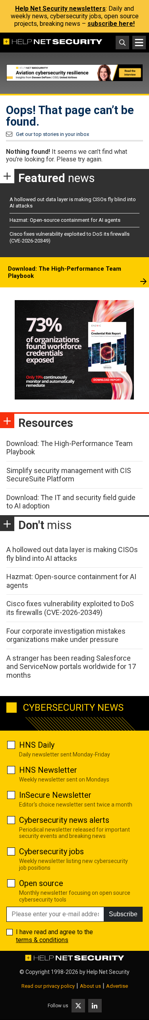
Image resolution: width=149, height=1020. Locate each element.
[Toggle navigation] (139, 42)
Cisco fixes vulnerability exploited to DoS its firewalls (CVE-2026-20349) (70, 608)
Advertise (117, 986)
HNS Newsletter (48, 770)
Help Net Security (108, 972)
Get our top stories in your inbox (52, 134)
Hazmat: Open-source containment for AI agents (65, 220)
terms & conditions (42, 940)
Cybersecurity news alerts (64, 820)
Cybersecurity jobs (51, 851)
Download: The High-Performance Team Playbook (64, 272)
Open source (41, 883)
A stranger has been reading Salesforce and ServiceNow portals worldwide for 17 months (71, 666)
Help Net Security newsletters (60, 8)
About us (90, 986)
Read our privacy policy (48, 986)
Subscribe (123, 914)
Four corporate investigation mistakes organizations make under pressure (66, 635)
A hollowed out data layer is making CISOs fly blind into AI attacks (72, 553)
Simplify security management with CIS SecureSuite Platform (68, 474)
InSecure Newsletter (55, 795)
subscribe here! (111, 23)
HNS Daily (36, 745)
